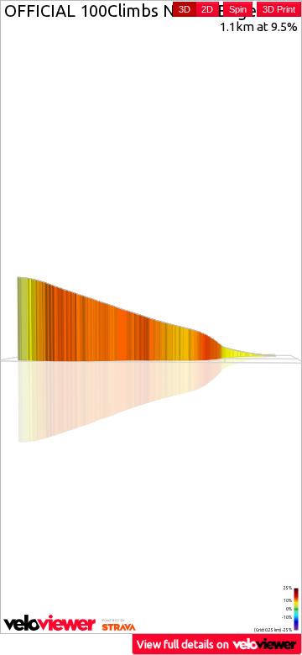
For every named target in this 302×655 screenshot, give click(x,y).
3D (184, 9)
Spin (238, 9)
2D (207, 9)
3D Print (279, 9)
